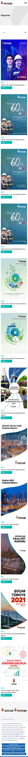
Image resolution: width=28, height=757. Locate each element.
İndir (3, 87)
